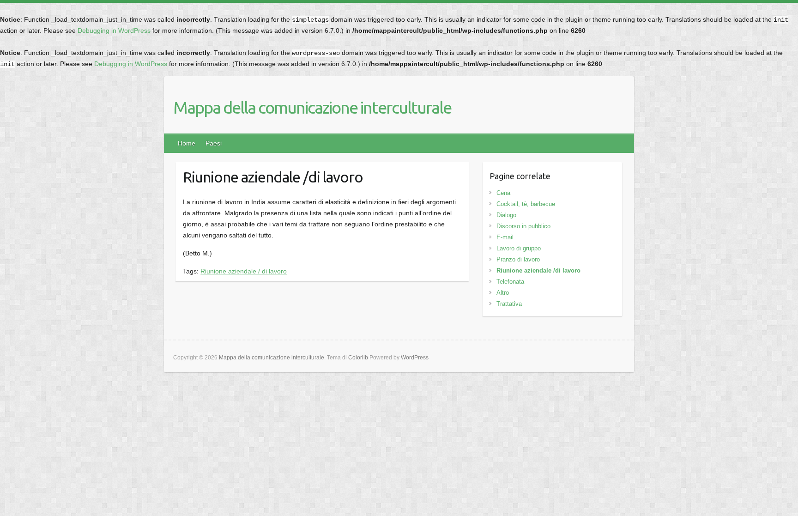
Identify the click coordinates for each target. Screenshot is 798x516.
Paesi (214, 143)
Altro (502, 292)
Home (186, 143)
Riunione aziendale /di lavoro (538, 270)
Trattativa (509, 303)
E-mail (505, 237)
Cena (503, 192)
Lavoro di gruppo (518, 248)
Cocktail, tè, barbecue (525, 203)
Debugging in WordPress (114, 30)
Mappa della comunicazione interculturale (312, 107)
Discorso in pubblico (523, 226)
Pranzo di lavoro (518, 259)
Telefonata (510, 281)
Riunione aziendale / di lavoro (243, 271)
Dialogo (506, 215)
